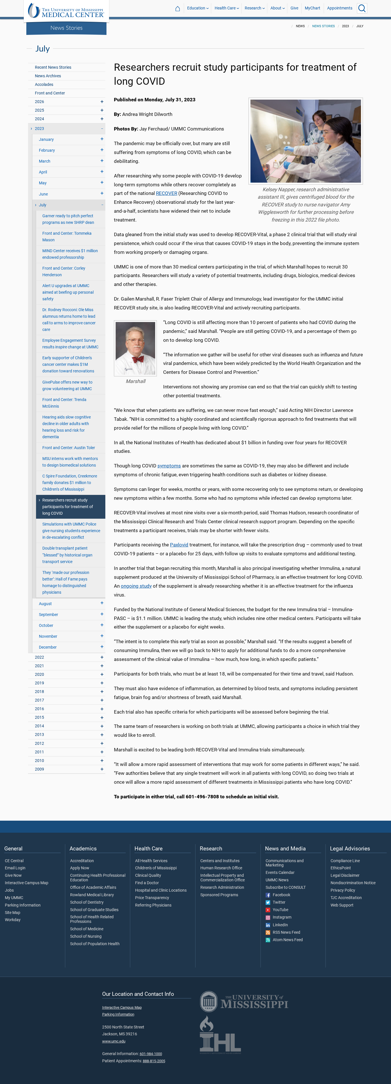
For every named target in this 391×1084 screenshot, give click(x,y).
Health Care (225, 8)
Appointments (339, 8)
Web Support (342, 905)
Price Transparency (152, 898)
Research (253, 8)
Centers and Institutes (220, 861)
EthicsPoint (341, 868)
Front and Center (50, 93)
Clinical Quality (148, 875)
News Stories (66, 27)
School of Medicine (86, 929)
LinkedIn (279, 925)
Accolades (44, 84)
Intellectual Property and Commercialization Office (222, 877)
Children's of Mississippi (156, 868)
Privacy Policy (343, 890)
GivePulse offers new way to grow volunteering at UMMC (67, 385)
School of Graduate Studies (94, 910)
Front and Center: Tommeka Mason (67, 236)
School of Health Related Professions (92, 919)
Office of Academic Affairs (93, 887)
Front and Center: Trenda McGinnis (64, 403)
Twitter (277, 902)
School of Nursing (86, 936)
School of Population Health (95, 944)
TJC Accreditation (346, 898)
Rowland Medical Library (92, 895)
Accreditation (82, 861)
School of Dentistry (87, 902)
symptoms (169, 466)
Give (294, 8)
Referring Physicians (153, 905)
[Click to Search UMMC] (362, 8)
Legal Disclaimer (345, 875)
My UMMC (14, 898)
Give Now (13, 875)
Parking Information (23, 905)
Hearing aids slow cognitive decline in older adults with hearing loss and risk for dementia (66, 427)
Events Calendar (280, 872)
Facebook (280, 895)
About (275, 8)
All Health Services (151, 861)
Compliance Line (345, 861)
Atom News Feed (286, 940)
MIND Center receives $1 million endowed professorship (70, 254)
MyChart (312, 8)
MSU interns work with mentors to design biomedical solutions (70, 462)
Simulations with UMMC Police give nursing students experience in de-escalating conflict (71, 531)
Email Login (15, 868)
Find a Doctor (147, 883)
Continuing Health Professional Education (97, 877)
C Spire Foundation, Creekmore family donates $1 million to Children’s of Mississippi (69, 483)
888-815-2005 (154, 1061)
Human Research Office (221, 868)
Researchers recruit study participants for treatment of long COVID (67, 507)
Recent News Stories (53, 67)
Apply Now (79, 868)
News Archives (48, 76)
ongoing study (136, 586)
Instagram (280, 917)
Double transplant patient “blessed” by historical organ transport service (67, 555)
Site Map (12, 913)
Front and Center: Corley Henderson (63, 271)
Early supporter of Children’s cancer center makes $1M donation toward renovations (68, 365)
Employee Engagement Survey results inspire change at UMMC (70, 344)
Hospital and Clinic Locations (161, 890)
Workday (13, 920)
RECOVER (166, 193)
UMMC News (277, 880)
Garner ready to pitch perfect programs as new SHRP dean (68, 219)
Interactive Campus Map (26, 883)
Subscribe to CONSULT (286, 887)
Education (196, 8)
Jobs (9, 890)
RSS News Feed (285, 932)
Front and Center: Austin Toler (68, 447)
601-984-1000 (151, 1054)
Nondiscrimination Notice (353, 883)
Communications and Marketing (285, 863)
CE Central (14, 861)
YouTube (279, 910)
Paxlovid (179, 545)
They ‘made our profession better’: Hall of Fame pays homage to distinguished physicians (65, 582)
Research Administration (222, 887)
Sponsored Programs (219, 895)
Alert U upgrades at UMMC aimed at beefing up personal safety (68, 292)
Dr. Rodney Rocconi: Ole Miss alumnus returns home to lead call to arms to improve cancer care (69, 319)
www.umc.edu (113, 1041)
